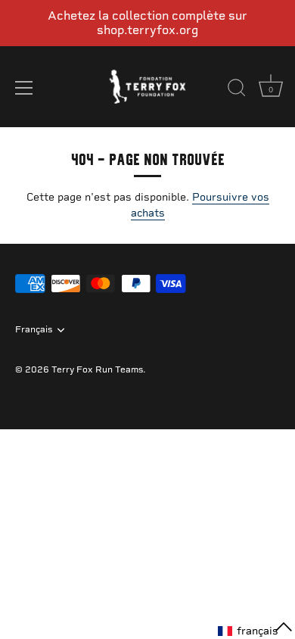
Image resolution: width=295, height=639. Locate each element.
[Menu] (24, 87)
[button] (255, 631)
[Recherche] (236, 90)
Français (33, 329)
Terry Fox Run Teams (97, 369)
